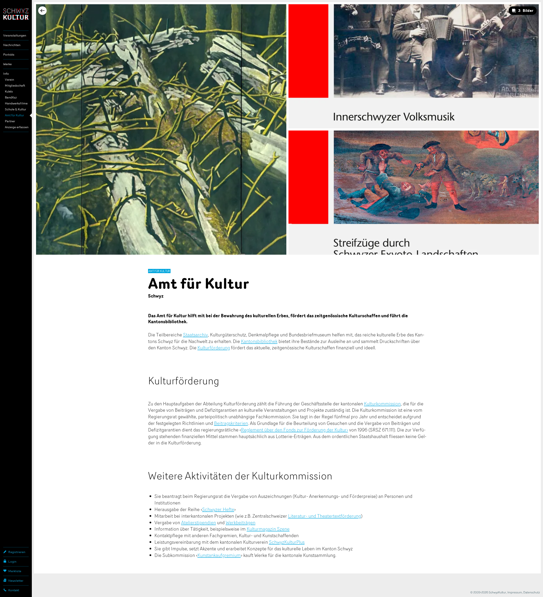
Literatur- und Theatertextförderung (324, 516)
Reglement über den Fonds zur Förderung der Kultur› (294, 429)
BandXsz (11, 97)
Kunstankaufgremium (219, 555)
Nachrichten (11, 45)
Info (6, 73)
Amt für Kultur (14, 115)
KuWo (9, 91)
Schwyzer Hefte (218, 509)
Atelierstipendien (198, 522)
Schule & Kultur (15, 109)
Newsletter (15, 580)
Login (12, 561)
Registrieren (16, 552)
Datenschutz (531, 592)
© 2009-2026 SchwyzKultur (488, 592)
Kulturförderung (213, 347)
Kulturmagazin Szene (268, 528)
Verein (9, 79)
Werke (7, 64)
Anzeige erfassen (16, 127)
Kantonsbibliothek (259, 341)
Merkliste (14, 571)
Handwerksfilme (16, 103)
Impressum (514, 592)
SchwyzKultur (16, 14)
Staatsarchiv (195, 334)
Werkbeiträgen (240, 522)
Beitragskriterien (231, 423)
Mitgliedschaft (15, 85)
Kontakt (13, 590)
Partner (10, 121)
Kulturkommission (382, 403)
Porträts (8, 54)
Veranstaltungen (14, 35)
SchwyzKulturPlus (287, 542)
